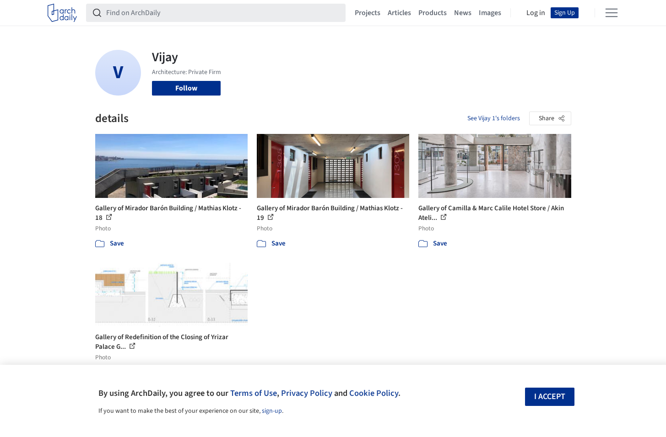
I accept (549, 396)
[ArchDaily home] (62, 13)
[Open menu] (611, 12)
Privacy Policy (306, 393)
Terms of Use (253, 393)
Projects (367, 13)
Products (432, 13)
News (462, 13)
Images (490, 13)
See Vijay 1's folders (493, 118)
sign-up (272, 411)
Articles (399, 13)
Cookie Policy (373, 393)
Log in (535, 13)
